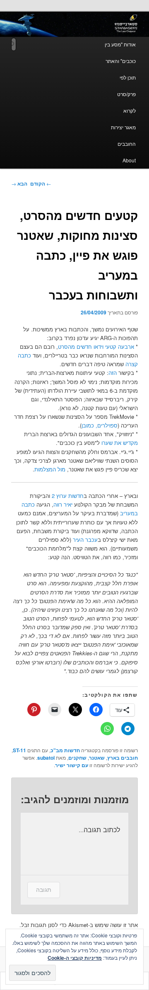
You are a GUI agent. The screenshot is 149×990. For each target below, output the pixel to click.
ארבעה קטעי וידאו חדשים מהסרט (96, 346)
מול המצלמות (49, 469)
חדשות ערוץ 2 (68, 496)
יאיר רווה (62, 504)
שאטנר (97, 757)
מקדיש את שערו (119, 443)
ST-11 (19, 750)
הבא (19, 183)
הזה (112, 373)
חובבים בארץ (122, 757)
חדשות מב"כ (65, 750)
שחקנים (77, 757)
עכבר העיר (85, 539)
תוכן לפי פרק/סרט (126, 85)
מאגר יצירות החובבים (123, 135)
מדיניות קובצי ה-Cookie (75, 957)
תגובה (43, 889)
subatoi (46, 757)
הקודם (40, 183)
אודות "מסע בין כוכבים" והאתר (120, 52)
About (129, 160)
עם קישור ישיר (71, 765)
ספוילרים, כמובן (100, 425)
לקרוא (129, 110)
